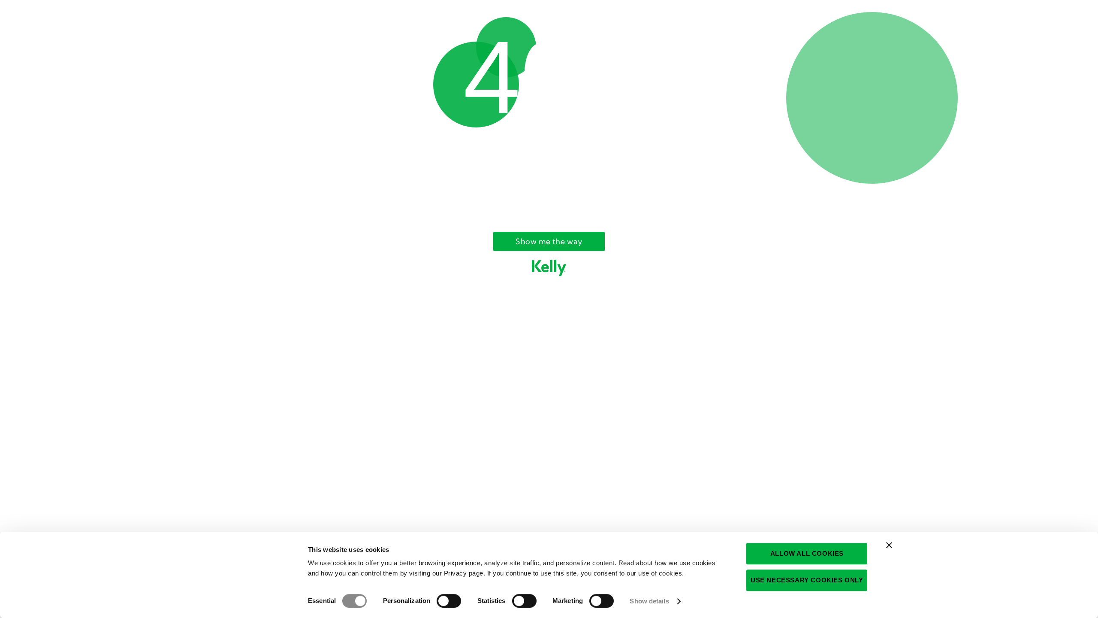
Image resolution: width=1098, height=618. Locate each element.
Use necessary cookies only (807, 580)
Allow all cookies (807, 553)
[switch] (449, 601)
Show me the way (549, 241)
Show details (649, 601)
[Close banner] (889, 545)
